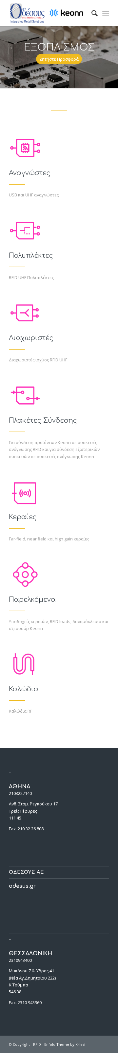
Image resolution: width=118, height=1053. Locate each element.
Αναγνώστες (29, 173)
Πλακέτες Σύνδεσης (43, 420)
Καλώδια (24, 689)
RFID (37, 1044)
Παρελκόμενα (32, 599)
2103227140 (20, 793)
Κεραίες (23, 517)
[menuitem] (91, 13)
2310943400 (20, 960)
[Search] (91, 13)
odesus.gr (22, 886)
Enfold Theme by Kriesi (64, 1044)
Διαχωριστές (31, 338)
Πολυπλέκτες (31, 255)
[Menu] (105, 13)
